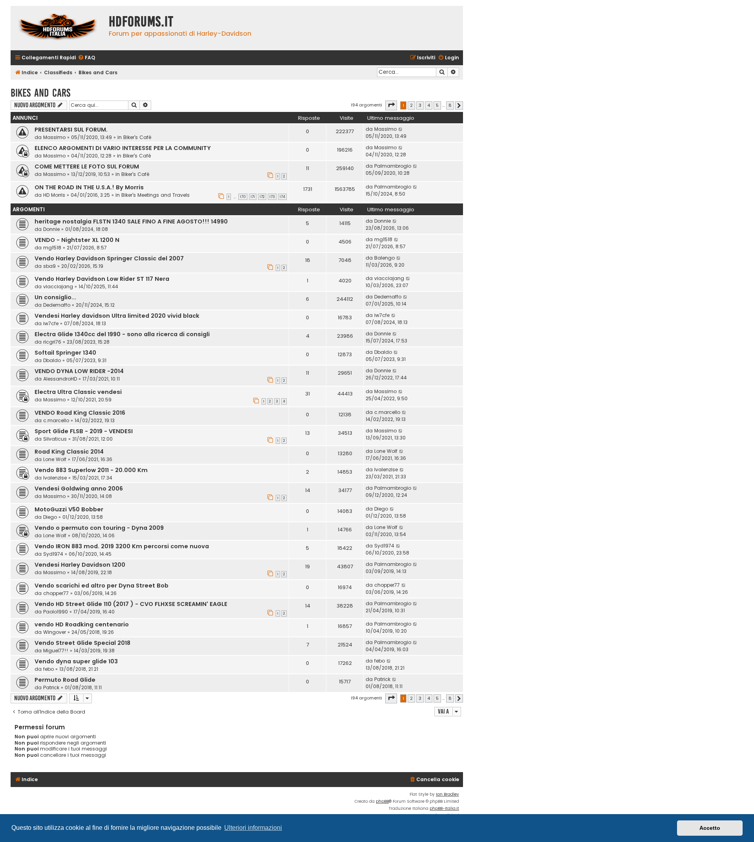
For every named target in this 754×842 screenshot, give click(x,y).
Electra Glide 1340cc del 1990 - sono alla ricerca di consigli (122, 334)
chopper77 (56, 593)
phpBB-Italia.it (444, 808)
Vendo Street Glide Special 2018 (82, 643)
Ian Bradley (447, 794)
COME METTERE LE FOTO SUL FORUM (87, 166)
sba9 (49, 266)
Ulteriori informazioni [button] (253, 827)
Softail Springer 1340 (65, 353)
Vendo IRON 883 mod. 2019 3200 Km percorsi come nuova (122, 546)
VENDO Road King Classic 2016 (80, 413)
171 (253, 196)
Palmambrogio (392, 166)
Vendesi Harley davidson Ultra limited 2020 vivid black (117, 316)
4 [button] (428, 105)
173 (272, 196)
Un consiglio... (55, 297)
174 (282, 196)
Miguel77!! (55, 650)
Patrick (51, 687)
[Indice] (58, 28)
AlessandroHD (60, 378)
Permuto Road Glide (65, 680)
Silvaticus (55, 439)
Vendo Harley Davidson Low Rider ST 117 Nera (102, 279)
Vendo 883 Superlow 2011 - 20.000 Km (91, 470)
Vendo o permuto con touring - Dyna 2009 (99, 528)
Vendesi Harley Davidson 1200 (80, 565)
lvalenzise (55, 477)
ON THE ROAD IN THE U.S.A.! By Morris (89, 187)
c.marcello (56, 420)
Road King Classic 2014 (69, 452)
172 (262, 196)
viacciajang (58, 286)
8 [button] (450, 105)
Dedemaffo (56, 305)
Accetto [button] (709, 828)
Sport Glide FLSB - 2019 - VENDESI (84, 431)
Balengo (384, 257)
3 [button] (420, 105)
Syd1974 (53, 554)
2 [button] (411, 105)
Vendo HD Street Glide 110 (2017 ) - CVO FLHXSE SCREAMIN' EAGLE (131, 604)
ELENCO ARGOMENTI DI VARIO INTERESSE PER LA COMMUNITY (123, 148)
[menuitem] (86, 58)
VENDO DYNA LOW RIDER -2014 (79, 371)
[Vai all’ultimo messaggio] (400, 129)
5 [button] (437, 105)
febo (48, 669)
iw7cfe (51, 323)
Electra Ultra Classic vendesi (78, 392)
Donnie (51, 229)
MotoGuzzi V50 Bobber (69, 509)
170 (243, 196)
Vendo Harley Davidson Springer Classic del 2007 (109, 258)
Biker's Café (137, 137)
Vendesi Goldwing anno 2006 (79, 488)
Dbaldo (52, 360)
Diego (50, 517)
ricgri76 (52, 342)
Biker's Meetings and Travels (155, 195)
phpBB (382, 801)
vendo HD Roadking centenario (82, 624)
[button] (391, 105)
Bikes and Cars (40, 93)
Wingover (54, 632)
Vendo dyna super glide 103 (76, 661)
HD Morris (54, 195)
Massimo (54, 137)
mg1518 (52, 247)
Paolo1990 (55, 611)
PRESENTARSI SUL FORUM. (71, 130)
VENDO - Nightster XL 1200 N (77, 240)
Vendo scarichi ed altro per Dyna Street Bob (101, 585)
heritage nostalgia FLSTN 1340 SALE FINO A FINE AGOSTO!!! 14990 (131, 221)
